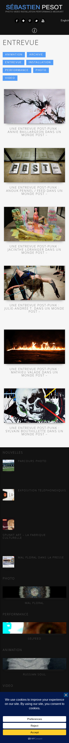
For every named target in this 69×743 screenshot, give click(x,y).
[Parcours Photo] (8, 465)
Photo (41, 70)
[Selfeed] (34, 628)
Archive (36, 54)
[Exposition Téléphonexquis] (8, 494)
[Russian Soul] (34, 663)
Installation (40, 62)
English (65, 20)
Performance (17, 70)
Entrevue (13, 62)
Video (10, 78)
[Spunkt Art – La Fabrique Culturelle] (8, 524)
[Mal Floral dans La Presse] (8, 562)
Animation (13, 54)
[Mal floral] (34, 592)
